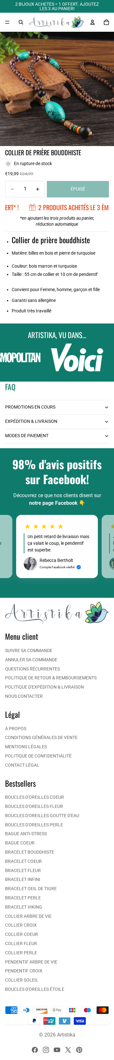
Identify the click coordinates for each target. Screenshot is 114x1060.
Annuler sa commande (31, 659)
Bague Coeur (20, 842)
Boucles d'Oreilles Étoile (34, 989)
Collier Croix (21, 925)
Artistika (66, 1035)
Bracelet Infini (22, 879)
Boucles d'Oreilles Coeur (34, 797)
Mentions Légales (26, 746)
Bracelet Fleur (23, 870)
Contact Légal (22, 765)
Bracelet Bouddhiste (29, 852)
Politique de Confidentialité (38, 755)
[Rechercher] (21, 22)
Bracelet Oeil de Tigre (31, 888)
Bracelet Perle (23, 897)
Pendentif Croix (23, 970)
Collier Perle (21, 952)
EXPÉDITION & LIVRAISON (31, 421)
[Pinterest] (79, 1050)
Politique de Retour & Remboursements (51, 677)
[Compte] (92, 22)
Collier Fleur (21, 943)
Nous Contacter (24, 696)
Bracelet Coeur (23, 861)
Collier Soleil (21, 980)
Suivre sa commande (28, 650)
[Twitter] (68, 1050)
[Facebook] (35, 1050)
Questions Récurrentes (32, 668)
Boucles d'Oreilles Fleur (34, 806)
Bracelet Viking (23, 907)
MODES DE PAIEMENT (26, 435)
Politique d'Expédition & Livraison (44, 687)
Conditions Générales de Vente (41, 737)
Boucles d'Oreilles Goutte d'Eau (42, 815)
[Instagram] (46, 1050)
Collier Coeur (21, 934)
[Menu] (7, 22)
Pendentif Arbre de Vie (31, 961)
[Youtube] (57, 1050)
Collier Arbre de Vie (28, 916)
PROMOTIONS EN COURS (30, 407)
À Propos (15, 728)
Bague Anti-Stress (26, 833)
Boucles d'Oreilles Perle (34, 824)
